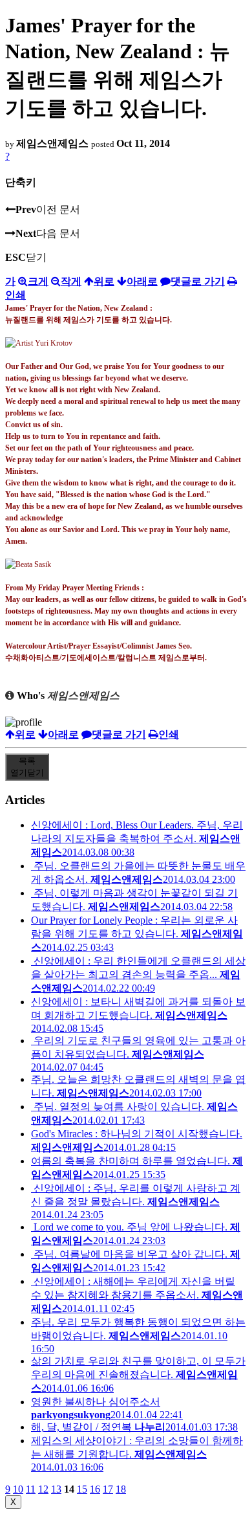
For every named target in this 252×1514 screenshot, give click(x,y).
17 (108, 1489)
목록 (27, 766)
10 (18, 1489)
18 (121, 1489)
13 (56, 1489)
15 (82, 1489)
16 (95, 1489)
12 (43, 1489)
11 (31, 1489)
